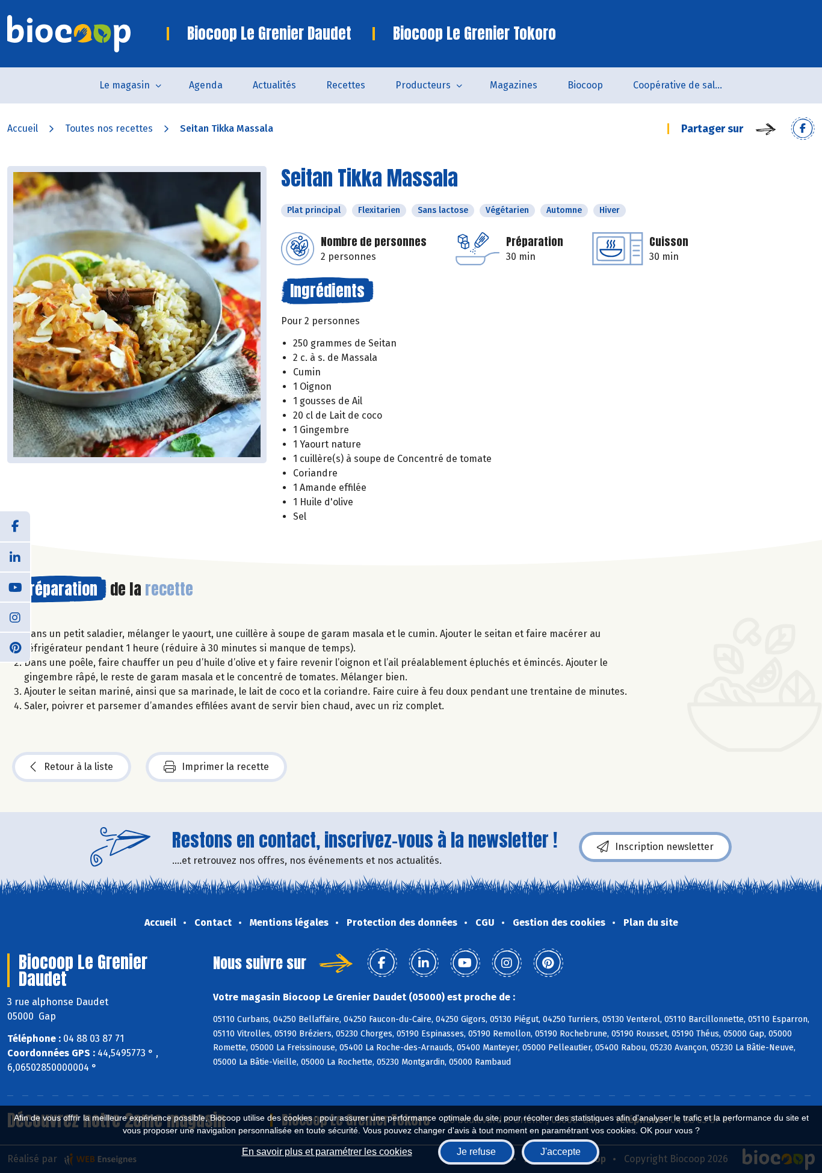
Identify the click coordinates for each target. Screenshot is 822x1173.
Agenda (206, 85)
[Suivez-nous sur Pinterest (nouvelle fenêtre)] (15, 647)
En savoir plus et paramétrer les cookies (327, 1152)
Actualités (274, 85)
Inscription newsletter (664, 846)
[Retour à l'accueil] (87, 33)
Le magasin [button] (124, 85)
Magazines (513, 85)
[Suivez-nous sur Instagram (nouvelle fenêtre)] (15, 617)
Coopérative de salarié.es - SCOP (685, 85)
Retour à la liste (78, 766)
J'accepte (560, 1152)
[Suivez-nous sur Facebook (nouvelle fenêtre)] (15, 526)
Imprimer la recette (225, 766)
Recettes (345, 85)
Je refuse (476, 1152)
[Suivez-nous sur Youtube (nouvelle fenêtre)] (15, 586)
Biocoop (585, 85)
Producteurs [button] (423, 85)
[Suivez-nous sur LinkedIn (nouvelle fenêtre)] (15, 556)
